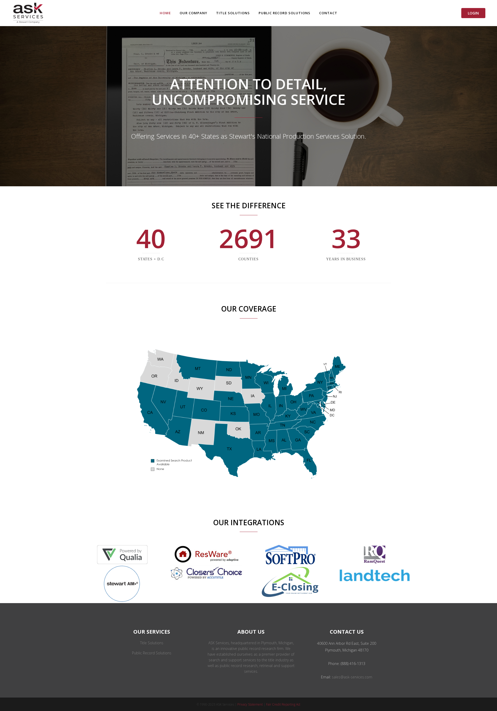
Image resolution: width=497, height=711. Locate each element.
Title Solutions (151, 642)
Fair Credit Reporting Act (283, 704)
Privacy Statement (250, 704)
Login (473, 13)
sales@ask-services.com (352, 677)
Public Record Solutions (151, 652)
